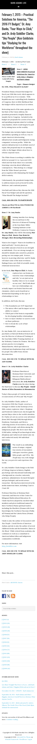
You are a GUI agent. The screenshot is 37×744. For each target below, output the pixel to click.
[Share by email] (19, 577)
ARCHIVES (13, 582)
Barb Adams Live (18, 2)
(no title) (4, 681)
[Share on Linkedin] (12, 577)
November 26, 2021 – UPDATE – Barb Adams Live (18, 691)
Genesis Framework (11, 739)
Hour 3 (23, 64)
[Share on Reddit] (9, 577)
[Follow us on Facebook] (4, 596)
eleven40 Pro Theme (24, 737)
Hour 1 (4, 64)
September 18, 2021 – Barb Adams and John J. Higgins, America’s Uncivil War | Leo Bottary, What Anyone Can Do (18, 697)
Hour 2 (13, 64)
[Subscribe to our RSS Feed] (13, 596)
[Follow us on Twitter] (8, 596)
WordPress (23, 739)
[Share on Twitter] (6, 577)
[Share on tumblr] (16, 577)
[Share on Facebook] (3, 577)
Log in (30, 739)
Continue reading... (12, 719)
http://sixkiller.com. (9, 546)
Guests (20, 582)
